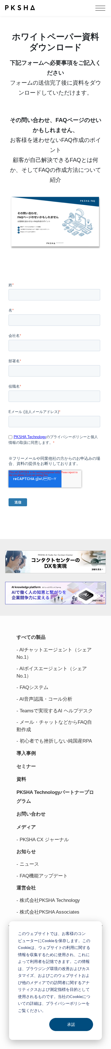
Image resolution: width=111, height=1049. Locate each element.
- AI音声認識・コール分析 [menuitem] (44, 699)
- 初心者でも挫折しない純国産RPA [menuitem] (54, 741)
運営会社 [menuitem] (26, 888)
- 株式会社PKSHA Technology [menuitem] (48, 900)
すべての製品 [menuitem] (31, 637)
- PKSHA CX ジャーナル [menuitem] (43, 839)
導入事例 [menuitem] (26, 753)
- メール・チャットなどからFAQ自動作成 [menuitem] (54, 725)
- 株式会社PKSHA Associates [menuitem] (48, 912)
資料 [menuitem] (21, 779)
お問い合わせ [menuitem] (31, 814)
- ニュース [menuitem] (28, 864)
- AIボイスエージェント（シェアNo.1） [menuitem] (52, 672)
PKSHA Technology (30, 437)
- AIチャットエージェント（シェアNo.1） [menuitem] (54, 653)
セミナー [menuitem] (26, 766)
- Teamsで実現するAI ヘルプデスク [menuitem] (55, 710)
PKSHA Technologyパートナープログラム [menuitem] (55, 797)
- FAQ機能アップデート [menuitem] (42, 876)
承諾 (71, 1024)
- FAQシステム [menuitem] (32, 687)
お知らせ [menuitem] (26, 851)
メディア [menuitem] (26, 827)
